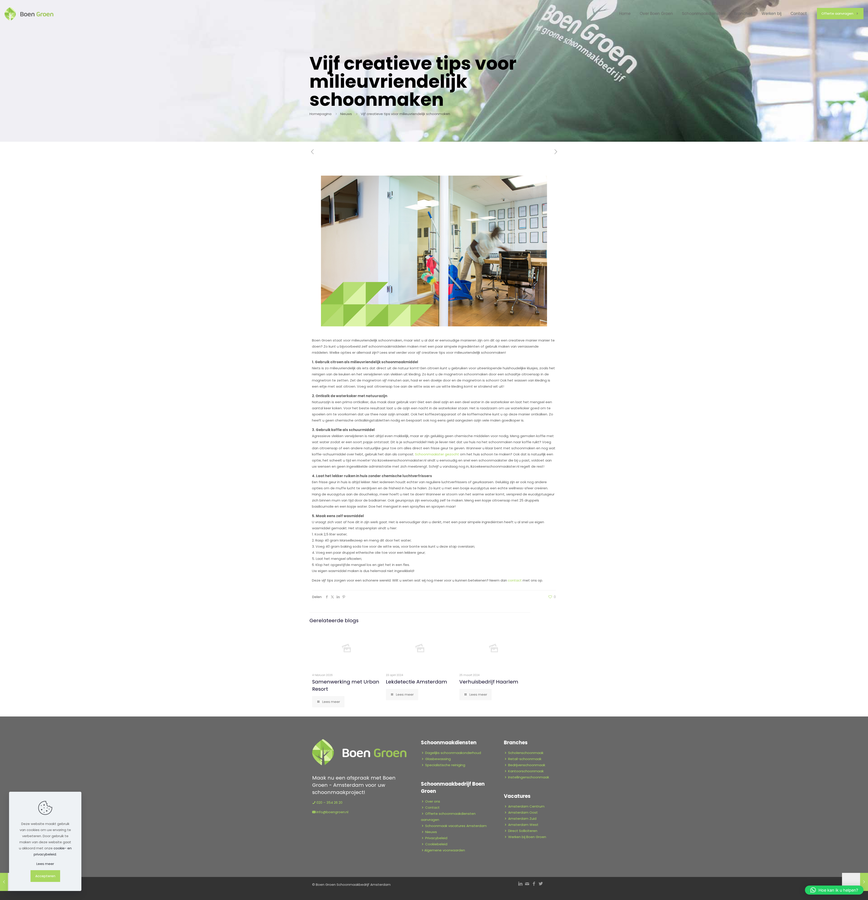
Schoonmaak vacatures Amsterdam (456, 825)
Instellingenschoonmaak (528, 777)
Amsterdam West (523, 824)
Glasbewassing (438, 758)
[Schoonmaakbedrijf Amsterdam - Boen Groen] (29, 13)
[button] (834, 890)
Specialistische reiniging (445, 765)
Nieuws (346, 113)
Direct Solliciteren (522, 830)
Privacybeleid (436, 838)
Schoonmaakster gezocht (437, 454)
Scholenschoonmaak (525, 752)
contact (515, 580)
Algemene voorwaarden (444, 850)
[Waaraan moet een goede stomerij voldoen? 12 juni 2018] (855, 882)
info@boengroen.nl (332, 812)
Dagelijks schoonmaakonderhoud (453, 752)
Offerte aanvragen (837, 13)
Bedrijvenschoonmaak (526, 765)
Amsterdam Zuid (522, 818)
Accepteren (45, 876)
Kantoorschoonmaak (526, 771)
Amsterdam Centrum (526, 806)
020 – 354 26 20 (329, 802)
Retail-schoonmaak (524, 758)
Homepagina (320, 113)
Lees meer (45, 863)
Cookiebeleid (436, 844)
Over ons (432, 801)
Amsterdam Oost (523, 812)
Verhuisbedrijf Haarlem (488, 681)
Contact (432, 807)
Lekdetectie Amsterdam (416, 681)
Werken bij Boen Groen (527, 836)
